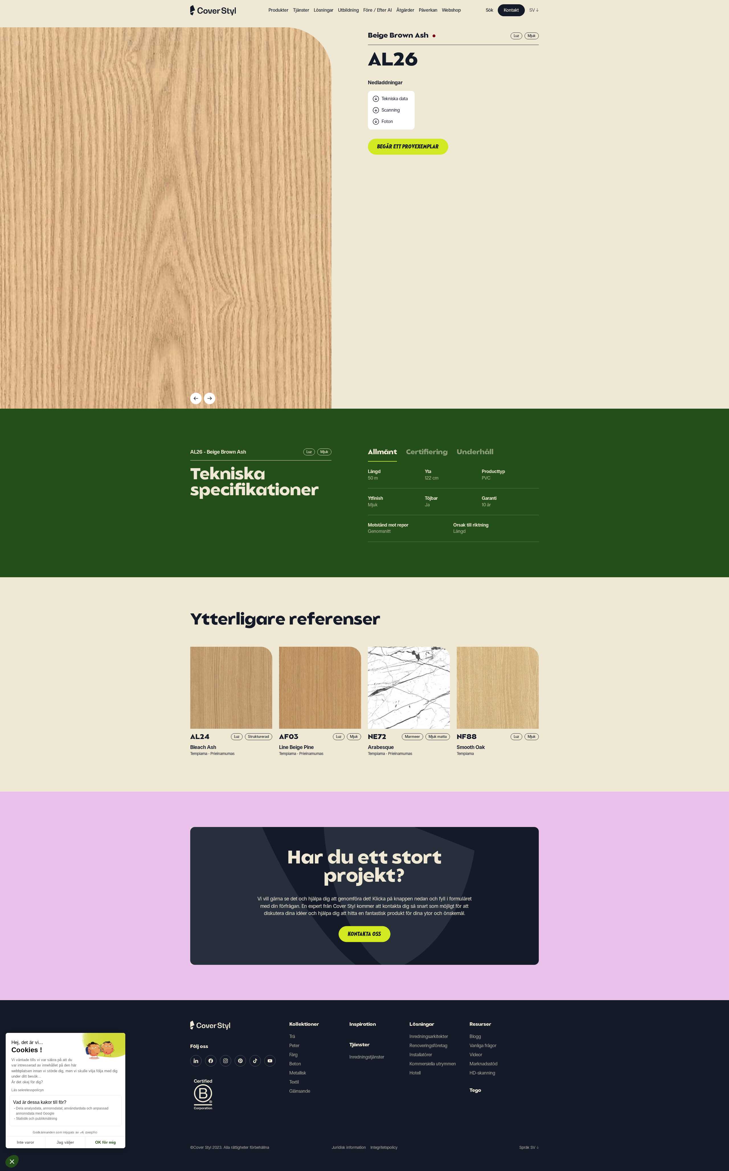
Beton (295, 1063)
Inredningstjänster (366, 1057)
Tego (475, 1090)
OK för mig (105, 1142)
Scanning (391, 110)
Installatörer (420, 1054)
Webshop (451, 10)
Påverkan (428, 10)
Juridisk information (349, 1147)
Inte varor (25, 1142)
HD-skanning (482, 1073)
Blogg (475, 1036)
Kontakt (511, 10)
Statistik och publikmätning (36, 1119)
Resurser (480, 1024)
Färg (293, 1054)
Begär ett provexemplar (408, 147)
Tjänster (301, 10)
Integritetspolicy (384, 1147)
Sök (489, 10)
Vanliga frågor (483, 1045)
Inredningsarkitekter (428, 1036)
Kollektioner (304, 1024)
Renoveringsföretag (428, 1045)
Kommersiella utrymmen (432, 1063)
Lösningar (421, 1024)
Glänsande (299, 1091)
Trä (292, 1036)
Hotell (415, 1073)
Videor (476, 1054)
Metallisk (297, 1073)
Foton (387, 121)
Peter (294, 1045)
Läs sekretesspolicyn (27, 1090)
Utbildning (348, 10)
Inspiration (362, 1024)
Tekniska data (395, 98)
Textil (294, 1082)
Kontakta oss (364, 934)
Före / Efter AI (377, 10)
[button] (12, 1161)
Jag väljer (65, 1142)
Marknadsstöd (483, 1063)
